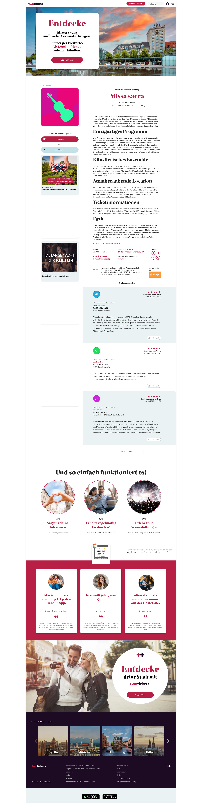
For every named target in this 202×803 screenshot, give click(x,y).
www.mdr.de (123, 259)
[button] (150, 4)
